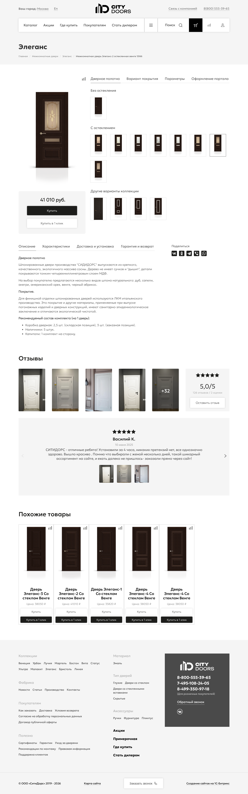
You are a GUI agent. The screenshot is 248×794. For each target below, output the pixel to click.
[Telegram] (189, 253)
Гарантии (46, 743)
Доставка (45, 710)
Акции (119, 730)
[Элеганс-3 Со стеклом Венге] (118, 210)
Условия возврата (67, 710)
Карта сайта (92, 783)
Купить (52, 211)
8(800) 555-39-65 (216, 8)
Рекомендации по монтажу (37, 748)
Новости (24, 689)
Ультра (23, 669)
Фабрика (26, 682)
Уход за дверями (66, 743)
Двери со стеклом (137, 682)
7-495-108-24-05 (193, 683)
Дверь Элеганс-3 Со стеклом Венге (36, 593)
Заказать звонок (141, 783)
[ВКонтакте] (174, 253)
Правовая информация (74, 748)
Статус (95, 663)
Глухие (117, 682)
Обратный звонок (190, 702)
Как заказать (27, 710)
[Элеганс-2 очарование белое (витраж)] (158, 146)
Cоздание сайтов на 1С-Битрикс (207, 783)
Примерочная (125, 739)
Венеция (24, 663)
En (56, 8)
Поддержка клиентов (33, 754)
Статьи (37, 689)
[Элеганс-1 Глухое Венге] (98, 210)
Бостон (74, 663)
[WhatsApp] (204, 253)
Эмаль (117, 663)
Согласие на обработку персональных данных (50, 716)
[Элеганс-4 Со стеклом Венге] (138, 210)
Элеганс (50, 669)
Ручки (117, 718)
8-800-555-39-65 (194, 677)
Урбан (37, 663)
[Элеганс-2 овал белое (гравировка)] (138, 146)
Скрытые (119, 698)
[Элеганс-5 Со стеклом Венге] (158, 210)
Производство (54, 689)
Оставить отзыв (207, 403)
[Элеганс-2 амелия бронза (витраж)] (218, 146)
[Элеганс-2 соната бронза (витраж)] (98, 172)
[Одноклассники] (181, 253)
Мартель (61, 663)
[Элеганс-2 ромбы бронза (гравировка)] (198, 146)
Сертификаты (28, 743)
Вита (84, 663)
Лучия (48, 663)
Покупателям (30, 703)
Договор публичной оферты (38, 722)
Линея (78, 669)
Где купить (122, 747)
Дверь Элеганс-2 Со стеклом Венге (71, 593)
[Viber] (196, 253)
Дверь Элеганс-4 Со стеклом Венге (141, 593)
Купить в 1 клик (52, 223)
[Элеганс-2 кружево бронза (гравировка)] (98, 146)
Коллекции (28, 656)
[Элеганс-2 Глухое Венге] (98, 109)
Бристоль (65, 669)
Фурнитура (131, 718)
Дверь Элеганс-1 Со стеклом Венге (106, 593)
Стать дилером (126, 755)
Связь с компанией (183, 8)
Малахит (37, 669)
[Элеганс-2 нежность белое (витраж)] (118, 146)
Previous (22, 455)
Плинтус (147, 718)
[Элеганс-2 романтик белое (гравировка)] (178, 146)
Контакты (73, 689)
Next (225, 455)
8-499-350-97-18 (193, 689)
